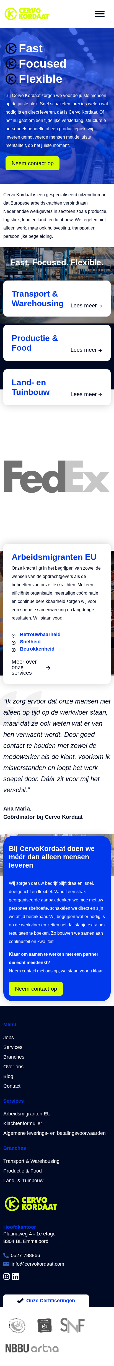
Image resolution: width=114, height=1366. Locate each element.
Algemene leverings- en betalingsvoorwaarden (54, 1133)
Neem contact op (33, 163)
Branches (13, 1057)
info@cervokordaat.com (38, 1264)
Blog (8, 1076)
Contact (11, 1086)
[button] (100, 14)
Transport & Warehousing (31, 1161)
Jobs (8, 1037)
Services (12, 1047)
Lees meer (84, 305)
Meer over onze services (24, 667)
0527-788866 (25, 1255)
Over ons (13, 1066)
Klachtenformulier (22, 1123)
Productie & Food (22, 1171)
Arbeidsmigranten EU (27, 1114)
